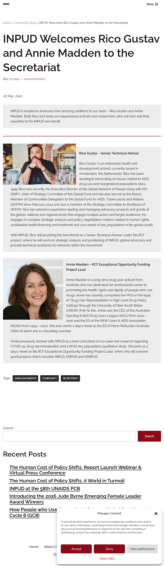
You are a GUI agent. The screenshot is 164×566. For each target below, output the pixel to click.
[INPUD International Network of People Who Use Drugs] (7, 4)
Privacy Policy (107, 558)
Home (7, 22)
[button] (156, 514)
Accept (76, 549)
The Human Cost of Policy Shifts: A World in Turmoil (67, 481)
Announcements (34, 79)
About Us (51, 547)
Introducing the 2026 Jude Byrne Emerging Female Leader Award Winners (75, 499)
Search (8, 428)
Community (49, 378)
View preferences (142, 549)
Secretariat (70, 378)
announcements (25, 378)
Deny (109, 549)
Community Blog (25, 22)
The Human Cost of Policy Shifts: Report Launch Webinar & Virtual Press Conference (75, 470)
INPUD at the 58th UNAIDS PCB (44, 488)
